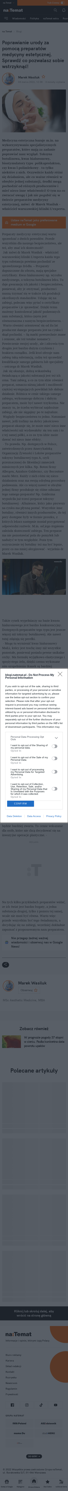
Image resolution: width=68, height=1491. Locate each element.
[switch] (54, 746)
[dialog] (34, 745)
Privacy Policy (53, 816)
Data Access (34, 816)
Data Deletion (14, 816)
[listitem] (34, 738)
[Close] (61, 675)
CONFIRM (20, 803)
